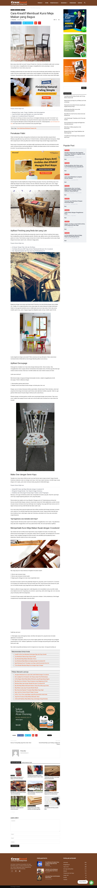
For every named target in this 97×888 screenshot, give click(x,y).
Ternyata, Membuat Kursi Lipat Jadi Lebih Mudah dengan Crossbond (32, 674)
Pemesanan (73, 2)
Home (12, 7)
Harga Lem (66, 875)
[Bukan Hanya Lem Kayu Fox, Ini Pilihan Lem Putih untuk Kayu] (18, 770)
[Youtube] (19, 871)
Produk (40, 2)
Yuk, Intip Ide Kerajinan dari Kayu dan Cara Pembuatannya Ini (28, 251)
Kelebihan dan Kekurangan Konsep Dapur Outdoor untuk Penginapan (30, 493)
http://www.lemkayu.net (24, 752)
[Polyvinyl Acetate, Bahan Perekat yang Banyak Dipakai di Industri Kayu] (35, 769)
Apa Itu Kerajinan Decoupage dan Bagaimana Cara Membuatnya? (74, 123)
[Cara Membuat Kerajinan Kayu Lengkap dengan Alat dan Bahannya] (39, 863)
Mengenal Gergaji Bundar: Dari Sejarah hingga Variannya (27, 491)
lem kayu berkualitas (31, 805)
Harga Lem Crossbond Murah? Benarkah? (23, 116)
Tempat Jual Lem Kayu (68, 873)
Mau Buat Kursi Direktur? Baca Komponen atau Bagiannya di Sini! (31, 681)
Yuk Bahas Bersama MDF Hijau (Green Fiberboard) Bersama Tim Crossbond (32, 249)
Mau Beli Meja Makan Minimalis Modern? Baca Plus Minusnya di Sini (32, 685)
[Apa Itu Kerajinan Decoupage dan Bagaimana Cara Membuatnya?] (52, 786)
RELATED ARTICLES (15, 762)
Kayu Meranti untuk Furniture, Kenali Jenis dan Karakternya (74, 114)
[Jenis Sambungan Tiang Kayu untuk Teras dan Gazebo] (35, 786)
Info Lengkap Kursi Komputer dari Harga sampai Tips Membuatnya (31, 676)
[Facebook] (12, 871)
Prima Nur (14, 19)
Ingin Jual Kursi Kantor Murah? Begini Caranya (26, 692)
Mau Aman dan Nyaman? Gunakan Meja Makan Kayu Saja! (29, 690)
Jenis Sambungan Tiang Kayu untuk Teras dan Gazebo (74, 119)
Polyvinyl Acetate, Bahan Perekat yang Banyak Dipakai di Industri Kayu (74, 105)
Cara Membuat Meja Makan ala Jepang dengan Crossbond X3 (30, 661)
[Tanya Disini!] (91, 882)
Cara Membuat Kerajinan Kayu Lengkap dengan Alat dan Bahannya (52, 864)
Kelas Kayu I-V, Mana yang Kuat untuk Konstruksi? (72, 127)
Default (65, 871)
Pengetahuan (54, 2)
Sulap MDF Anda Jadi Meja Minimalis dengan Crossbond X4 (28, 489)
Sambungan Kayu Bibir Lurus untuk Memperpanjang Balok (72, 110)
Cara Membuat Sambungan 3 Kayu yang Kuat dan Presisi (74, 136)
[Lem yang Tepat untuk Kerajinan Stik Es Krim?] (39, 877)
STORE (46, 2)
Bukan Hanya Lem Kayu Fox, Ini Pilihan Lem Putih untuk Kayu (75, 101)
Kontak (80, 2)
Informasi (16, 7)
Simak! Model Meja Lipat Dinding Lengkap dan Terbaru (49, 743)
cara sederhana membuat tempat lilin (26, 128)
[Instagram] (15, 871)
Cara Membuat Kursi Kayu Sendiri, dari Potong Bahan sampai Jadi (74, 97)
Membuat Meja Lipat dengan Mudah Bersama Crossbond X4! (30, 683)
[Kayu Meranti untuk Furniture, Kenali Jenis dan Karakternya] (18, 786)
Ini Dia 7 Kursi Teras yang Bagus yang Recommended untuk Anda (31, 694)
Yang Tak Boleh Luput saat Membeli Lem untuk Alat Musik (27, 114)
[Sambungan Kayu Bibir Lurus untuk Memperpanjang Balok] (52, 770)
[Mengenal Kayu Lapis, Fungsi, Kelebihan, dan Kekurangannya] (35, 801)
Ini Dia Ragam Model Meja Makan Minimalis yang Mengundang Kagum (32, 679)
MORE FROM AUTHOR (27, 762)
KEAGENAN (63, 2)
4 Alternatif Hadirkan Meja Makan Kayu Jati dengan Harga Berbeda (31, 698)
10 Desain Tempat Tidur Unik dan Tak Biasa (23, 247)
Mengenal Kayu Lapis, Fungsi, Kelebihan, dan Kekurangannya (28, 112)
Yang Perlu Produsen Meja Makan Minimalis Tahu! (27, 696)
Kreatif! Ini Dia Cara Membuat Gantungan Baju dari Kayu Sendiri (31, 654)
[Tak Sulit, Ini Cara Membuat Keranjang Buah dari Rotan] (40, 871)
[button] (84, 3)
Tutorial (65, 879)
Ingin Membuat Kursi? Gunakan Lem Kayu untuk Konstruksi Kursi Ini (32, 663)
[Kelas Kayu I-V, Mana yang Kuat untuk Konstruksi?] (18, 801)
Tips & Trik (23, 9)
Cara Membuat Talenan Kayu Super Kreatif (25, 656)
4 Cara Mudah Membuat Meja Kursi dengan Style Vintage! (29, 665)
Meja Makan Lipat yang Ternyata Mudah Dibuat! (26, 687)
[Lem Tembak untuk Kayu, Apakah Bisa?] (52, 801)
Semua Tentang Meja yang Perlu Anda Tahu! (21, 742)
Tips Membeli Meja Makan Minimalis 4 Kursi (25, 658)
